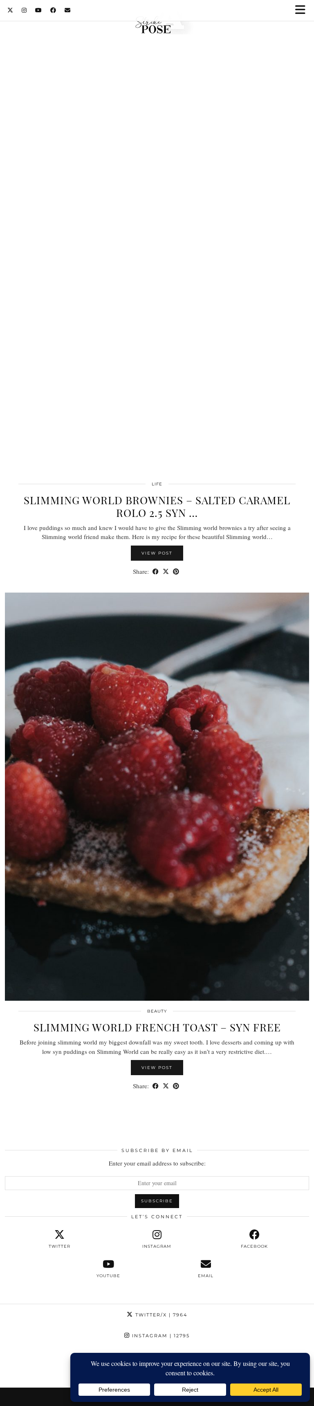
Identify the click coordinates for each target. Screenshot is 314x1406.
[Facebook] (53, 10)
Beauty (157, 1011)
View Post (157, 553)
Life (157, 484)
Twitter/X (160, 1315)
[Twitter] (10, 10)
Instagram (160, 1336)
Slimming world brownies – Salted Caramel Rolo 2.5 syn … (157, 506)
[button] (303, 10)
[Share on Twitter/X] (166, 571)
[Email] (68, 10)
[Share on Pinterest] (176, 571)
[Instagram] (24, 10)
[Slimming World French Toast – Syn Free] (157, 797)
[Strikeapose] (157, 21)
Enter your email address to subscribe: (157, 1163)
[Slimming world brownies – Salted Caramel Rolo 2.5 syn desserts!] (157, 269)
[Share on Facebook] (155, 571)
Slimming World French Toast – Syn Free (157, 1027)
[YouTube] (38, 10)
